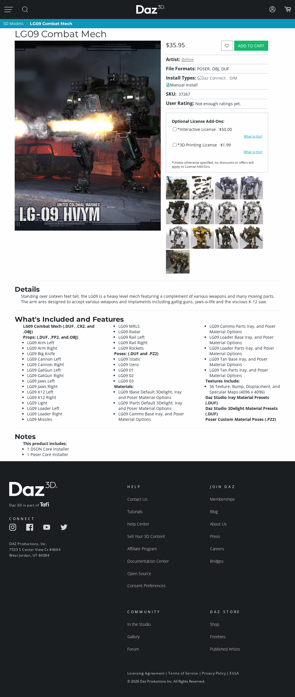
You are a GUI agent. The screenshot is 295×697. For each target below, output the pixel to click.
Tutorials (135, 511)
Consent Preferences (146, 585)
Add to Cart (251, 45)
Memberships (222, 499)
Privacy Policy (214, 673)
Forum (133, 649)
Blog (214, 511)
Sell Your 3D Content (146, 536)
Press (215, 536)
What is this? (253, 136)
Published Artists (225, 649)
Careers (217, 548)
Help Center (138, 524)
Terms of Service (183, 673)
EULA (234, 673)
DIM (233, 78)
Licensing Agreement (145, 673)
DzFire (187, 59)
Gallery (133, 636)
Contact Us (137, 499)
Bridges (217, 561)
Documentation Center (148, 561)
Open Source (139, 573)
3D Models (13, 23)
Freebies (218, 636)
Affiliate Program (142, 548)
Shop (214, 624)
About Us (218, 524)
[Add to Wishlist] (227, 46)
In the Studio (139, 624)
